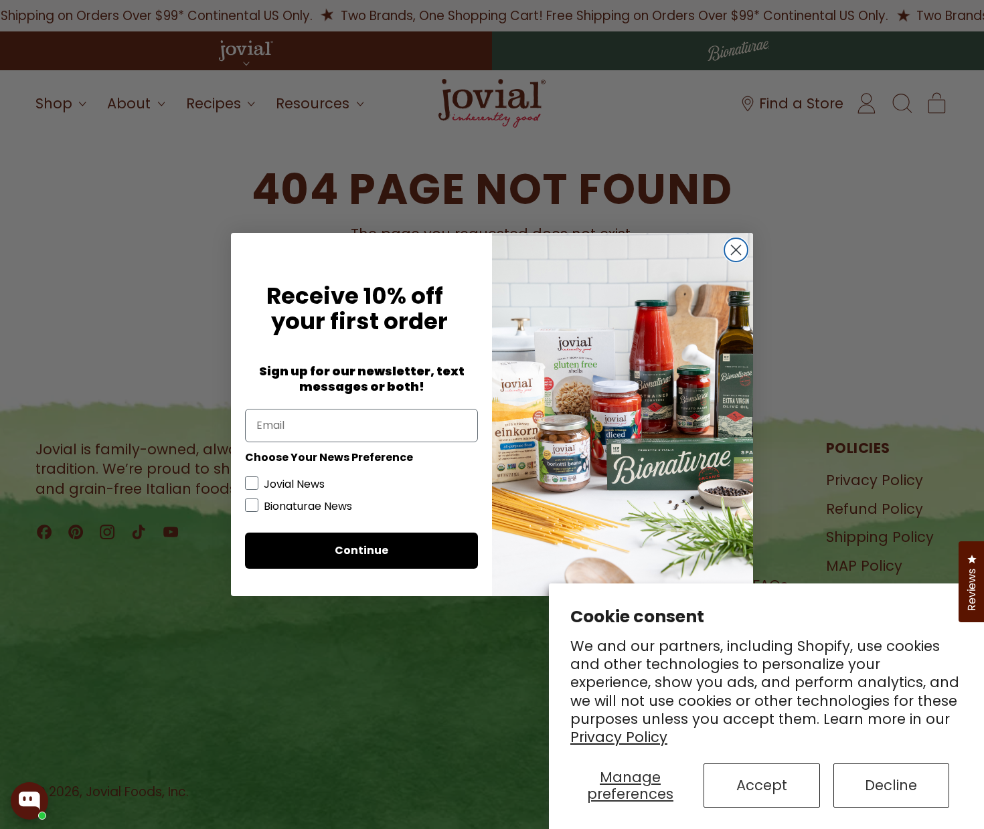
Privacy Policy (618, 737)
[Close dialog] (736, 250)
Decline (891, 785)
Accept (761, 785)
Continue (361, 550)
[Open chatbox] (29, 801)
